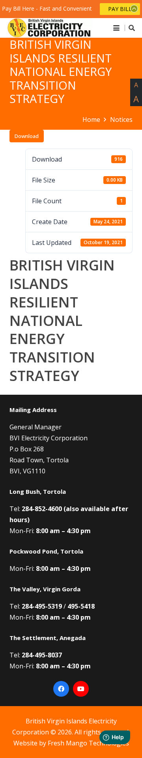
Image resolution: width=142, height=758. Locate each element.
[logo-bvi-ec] (49, 28)
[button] (116, 28)
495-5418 (81, 606)
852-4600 (48, 508)
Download (27, 136)
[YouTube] (81, 689)
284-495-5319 (42, 606)
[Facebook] (61, 689)
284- (28, 508)
